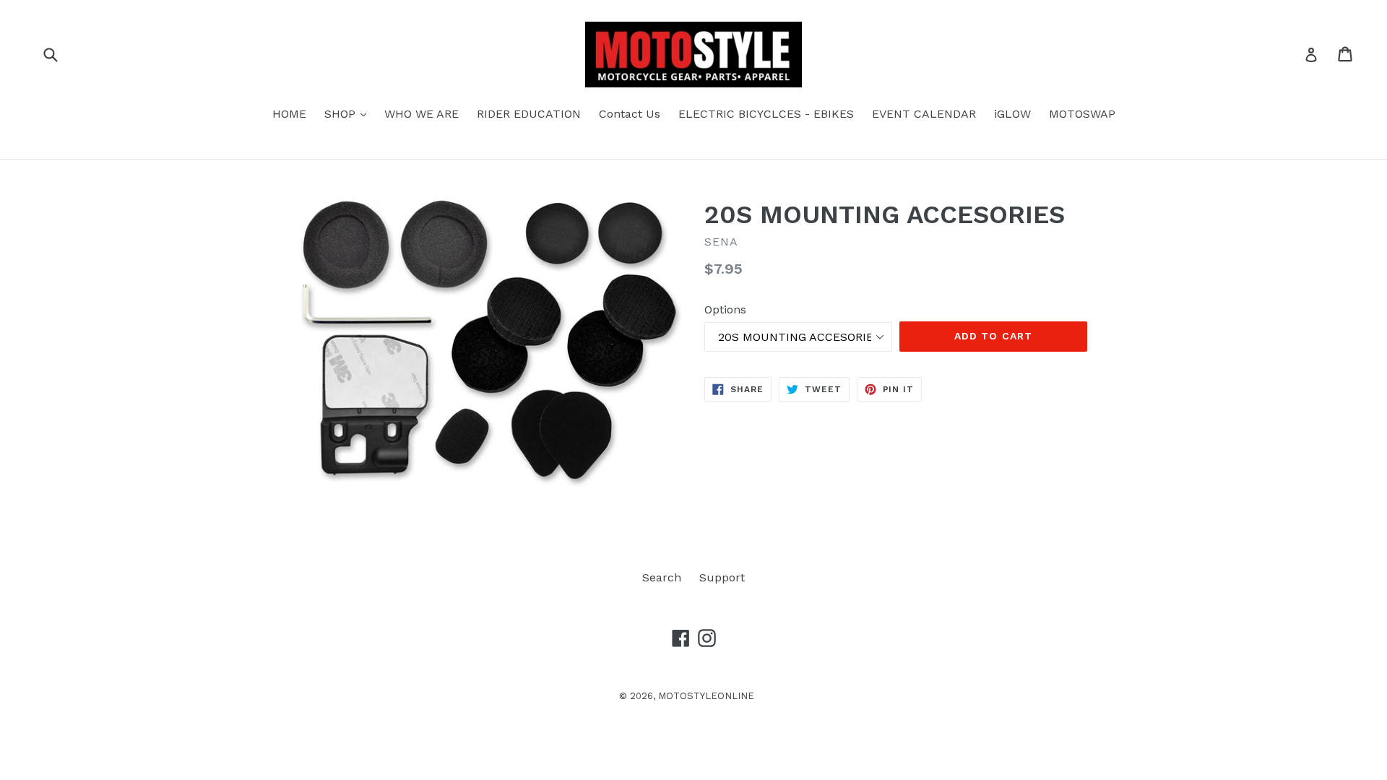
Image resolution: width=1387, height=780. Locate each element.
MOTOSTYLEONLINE (706, 695)
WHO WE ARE (421, 114)
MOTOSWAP (1082, 114)
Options (725, 309)
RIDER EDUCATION (529, 114)
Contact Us (629, 114)
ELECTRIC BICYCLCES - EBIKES (766, 114)
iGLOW (1012, 114)
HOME (289, 114)
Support (722, 577)
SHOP (348, 113)
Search (661, 577)
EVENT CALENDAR (924, 114)
